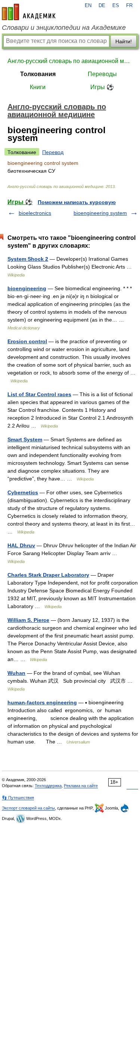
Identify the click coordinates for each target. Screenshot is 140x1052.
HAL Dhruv (21, 545)
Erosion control (27, 341)
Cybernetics (22, 492)
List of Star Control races (39, 394)
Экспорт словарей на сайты (28, 808)
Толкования (38, 74)
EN (88, 5)
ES (115, 5)
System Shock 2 (27, 259)
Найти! (123, 41)
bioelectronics (35, 213)
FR (129, 5)
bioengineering (26, 288)
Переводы (102, 74)
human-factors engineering (42, 702)
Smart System (24, 439)
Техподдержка (48, 785)
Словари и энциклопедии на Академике (64, 27)
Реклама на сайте (81, 785)
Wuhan (16, 673)
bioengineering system (100, 213)
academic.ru (29, 12)
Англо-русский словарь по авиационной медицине (70, 61)
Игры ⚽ (102, 87)
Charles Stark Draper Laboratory (48, 575)
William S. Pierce (28, 620)
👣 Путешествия (18, 797)
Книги (38, 87)
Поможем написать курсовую (77, 202)
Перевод (52, 152)
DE (102, 5)
